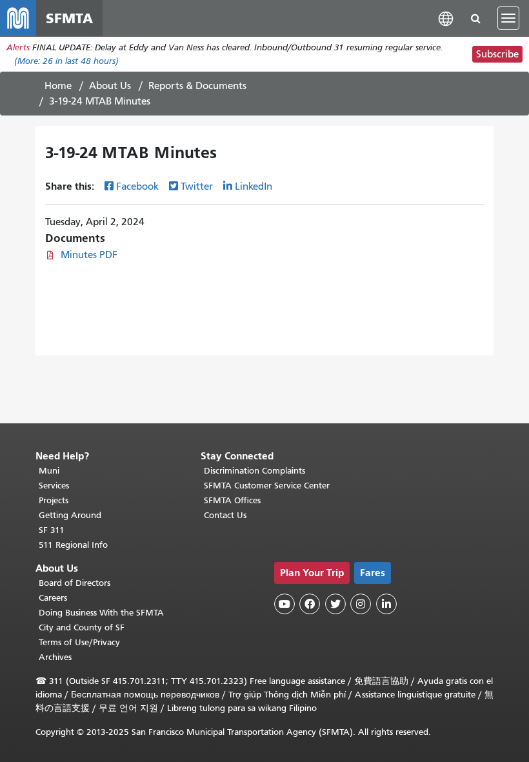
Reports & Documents (197, 86)
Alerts (18, 47)
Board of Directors (74, 582)
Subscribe (497, 54)
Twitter (197, 186)
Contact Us (225, 515)
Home (58, 86)
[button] (445, 17)
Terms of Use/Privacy (79, 642)
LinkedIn (253, 186)
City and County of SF (82, 627)
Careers (53, 597)
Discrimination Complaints (254, 470)
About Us (110, 86)
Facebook (137, 186)
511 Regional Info (73, 544)
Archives (55, 657)
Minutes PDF (89, 255)
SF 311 (52, 530)
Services (54, 485)
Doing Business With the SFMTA (101, 612)
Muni (49, 470)
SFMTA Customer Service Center (267, 485)
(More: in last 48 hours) (66, 60)
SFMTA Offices (232, 500)
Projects (53, 500)
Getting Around (70, 515)
